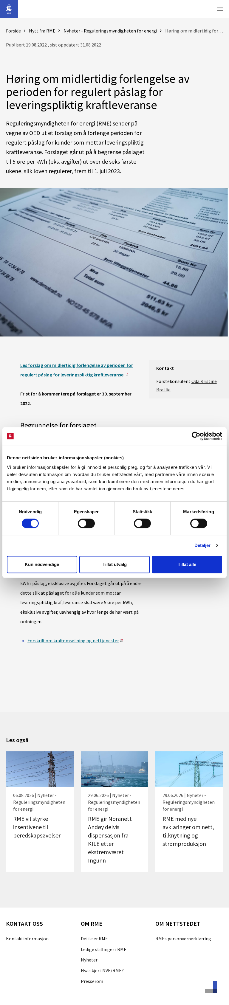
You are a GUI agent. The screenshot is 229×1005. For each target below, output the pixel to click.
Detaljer (202, 545)
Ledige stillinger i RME (103, 949)
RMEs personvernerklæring (183, 939)
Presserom (92, 981)
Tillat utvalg (115, 564)
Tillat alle (187, 564)
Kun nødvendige (42, 564)
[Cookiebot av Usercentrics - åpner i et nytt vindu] (196, 436)
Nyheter (89, 960)
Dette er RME (94, 939)
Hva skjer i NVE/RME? (102, 970)
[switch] (86, 523)
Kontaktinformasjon (27, 939)
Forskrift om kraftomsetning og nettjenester (73, 640)
